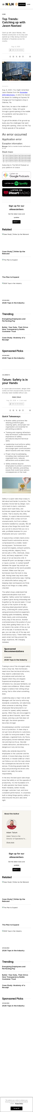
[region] (16, 1104)
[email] (23, 56)
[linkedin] (13, 56)
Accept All (16, 1108)
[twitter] (16, 56)
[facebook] (10, 56)
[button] (3, 4)
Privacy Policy (19, 1103)
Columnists (6, 375)
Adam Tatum (16, 397)
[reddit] (20, 56)
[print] (30, 56)
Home (4, 14)
